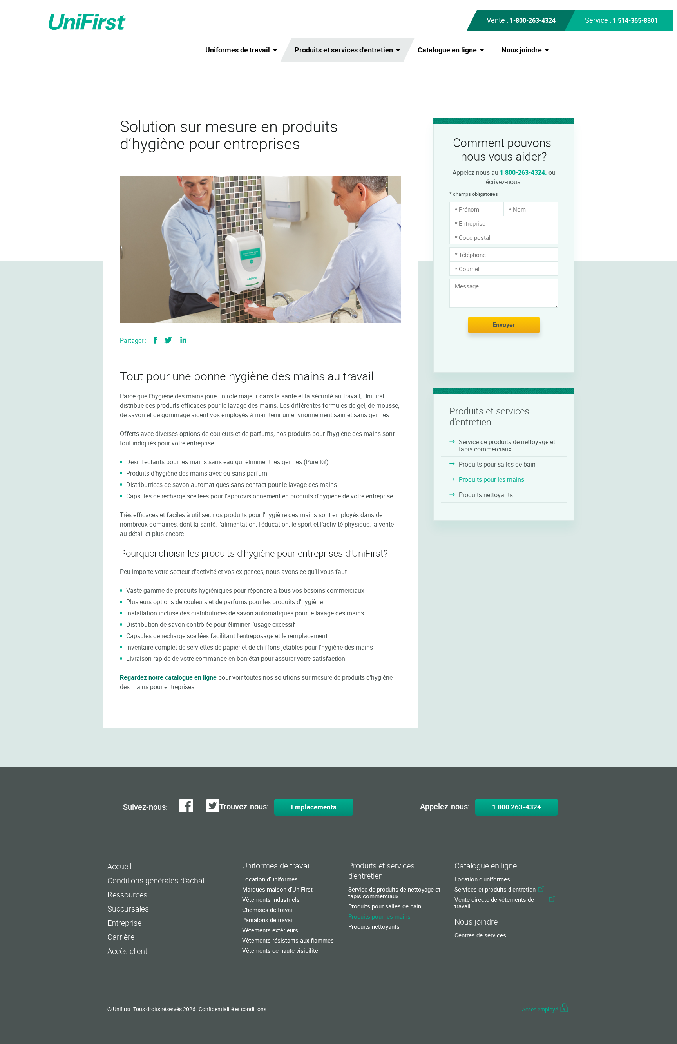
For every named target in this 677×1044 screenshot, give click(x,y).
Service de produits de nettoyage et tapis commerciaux (507, 445)
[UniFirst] (102, 31)
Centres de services (480, 935)
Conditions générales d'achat (156, 880)
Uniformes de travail (237, 49)
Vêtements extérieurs (270, 930)
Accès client (127, 951)
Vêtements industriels (271, 899)
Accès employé (540, 1009)
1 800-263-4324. (523, 172)
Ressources (127, 894)
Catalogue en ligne (447, 49)
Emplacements (314, 806)
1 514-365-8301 (635, 20)
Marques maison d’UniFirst (277, 889)
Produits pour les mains (491, 479)
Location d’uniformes (270, 879)
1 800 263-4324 (516, 806)
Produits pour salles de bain (497, 464)
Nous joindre (521, 49)
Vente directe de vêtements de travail (494, 903)
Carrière (120, 937)
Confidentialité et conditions (232, 1009)
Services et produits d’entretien (495, 889)
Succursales (128, 908)
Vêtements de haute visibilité (280, 950)
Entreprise (124, 922)
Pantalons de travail (268, 920)
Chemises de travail (268, 909)
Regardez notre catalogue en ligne (168, 677)
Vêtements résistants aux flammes (288, 940)
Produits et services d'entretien (344, 49)
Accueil (119, 866)
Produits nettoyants (486, 494)
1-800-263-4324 (533, 20)
